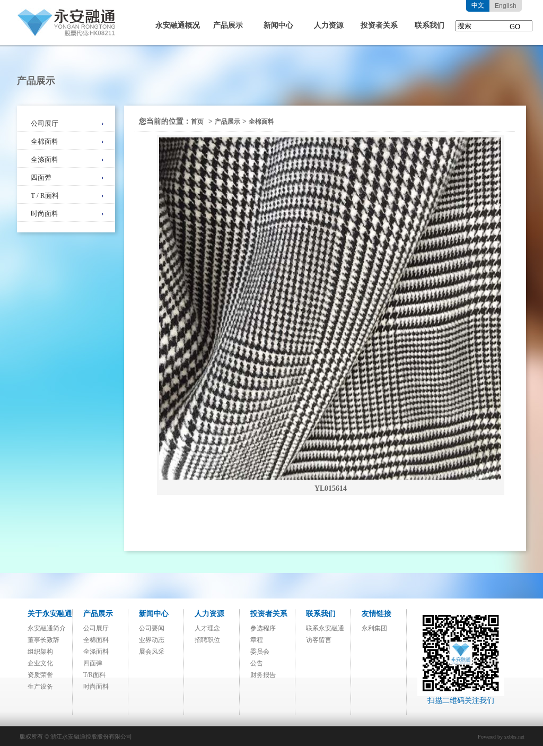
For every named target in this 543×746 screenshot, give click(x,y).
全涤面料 (44, 159)
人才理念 (207, 628)
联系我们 (429, 25)
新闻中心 (278, 25)
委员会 (259, 651)
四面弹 (41, 177)
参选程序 (263, 628)
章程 (256, 640)
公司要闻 (151, 628)
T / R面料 (45, 195)
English (505, 6)
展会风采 (151, 651)
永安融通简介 (47, 628)
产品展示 (228, 25)
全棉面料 (44, 141)
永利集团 (374, 628)
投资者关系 (379, 25)
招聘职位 (207, 640)
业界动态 (151, 640)
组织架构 (40, 651)
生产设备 (40, 686)
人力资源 (329, 25)
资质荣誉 (40, 675)
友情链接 (376, 614)
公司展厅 (44, 123)
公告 (256, 663)
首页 (197, 121)
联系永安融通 (325, 628)
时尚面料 (44, 214)
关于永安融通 (50, 614)
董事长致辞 (43, 640)
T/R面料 (94, 675)
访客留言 (318, 640)
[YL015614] (330, 308)
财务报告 (263, 675)
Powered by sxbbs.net (501, 737)
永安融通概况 (177, 25)
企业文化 (40, 663)
